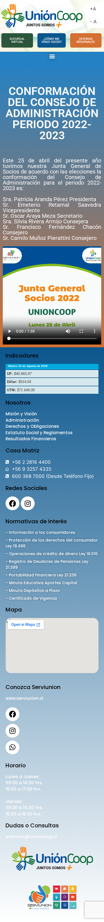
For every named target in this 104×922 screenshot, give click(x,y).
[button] (52, 56)
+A (93, 9)
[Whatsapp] (12, 747)
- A (93, 21)
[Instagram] (28, 503)
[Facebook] (12, 503)
